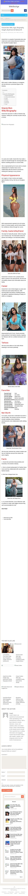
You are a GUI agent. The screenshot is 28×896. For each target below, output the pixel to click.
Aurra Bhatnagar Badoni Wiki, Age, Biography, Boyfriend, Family (16, 813)
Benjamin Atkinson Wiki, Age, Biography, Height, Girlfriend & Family (20, 701)
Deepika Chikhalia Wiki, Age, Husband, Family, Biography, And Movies (16, 858)
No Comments (20, 32)
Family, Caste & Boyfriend (10, 96)
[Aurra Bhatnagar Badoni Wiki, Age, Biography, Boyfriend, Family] (7, 815)
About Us (17, 892)
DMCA (15, 893)
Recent (14, 801)
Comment (4, 754)
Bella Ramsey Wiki (8, 517)
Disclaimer (23, 892)
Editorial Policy (22, 893)
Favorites (7, 101)
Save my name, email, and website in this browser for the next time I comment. (12, 786)
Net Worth (7, 102)
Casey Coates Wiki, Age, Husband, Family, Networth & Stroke (20, 679)
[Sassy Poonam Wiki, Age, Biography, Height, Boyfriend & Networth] (7, 866)
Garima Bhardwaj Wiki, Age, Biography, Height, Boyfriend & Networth (16, 829)
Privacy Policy (11, 892)
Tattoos (6, 99)
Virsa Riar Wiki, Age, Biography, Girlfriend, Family (15, 806)
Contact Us (4, 892)
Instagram (11, 24)
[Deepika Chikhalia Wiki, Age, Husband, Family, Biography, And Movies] (7, 859)
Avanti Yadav (5, 32)
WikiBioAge (14, 6)
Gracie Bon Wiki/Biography (8, 94)
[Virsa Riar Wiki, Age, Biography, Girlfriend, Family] (7, 808)
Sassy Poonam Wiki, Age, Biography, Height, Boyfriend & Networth (16, 865)
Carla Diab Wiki (7, 519)
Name (3, 772)
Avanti (11, 713)
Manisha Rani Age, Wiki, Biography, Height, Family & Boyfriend (16, 872)
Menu (3, 15)
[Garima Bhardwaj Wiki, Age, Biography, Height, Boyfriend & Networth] (7, 830)
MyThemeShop (14, 889)
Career (6, 98)
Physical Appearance (9, 95)
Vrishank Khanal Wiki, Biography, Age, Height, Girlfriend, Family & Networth (7, 701)
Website (4, 780)
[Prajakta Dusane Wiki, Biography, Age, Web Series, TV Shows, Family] (7, 852)
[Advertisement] (15, 36)
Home (2, 18)
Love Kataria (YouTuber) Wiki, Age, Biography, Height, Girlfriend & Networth (7, 658)
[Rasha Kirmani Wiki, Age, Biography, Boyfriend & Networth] (7, 837)
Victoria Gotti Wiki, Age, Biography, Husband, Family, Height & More (20, 658)
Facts (6, 104)
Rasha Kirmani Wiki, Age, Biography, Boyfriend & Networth (16, 836)
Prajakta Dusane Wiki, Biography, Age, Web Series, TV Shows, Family (16, 851)
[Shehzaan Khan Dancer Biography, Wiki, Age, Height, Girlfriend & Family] (7, 844)
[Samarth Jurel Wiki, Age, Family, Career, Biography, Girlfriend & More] (7, 822)
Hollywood (7, 18)
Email (3, 776)
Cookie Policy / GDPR (8, 893)
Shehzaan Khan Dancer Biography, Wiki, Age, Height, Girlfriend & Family (16, 843)
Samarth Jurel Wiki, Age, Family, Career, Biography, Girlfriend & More (16, 820)
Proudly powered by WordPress (9, 888)
